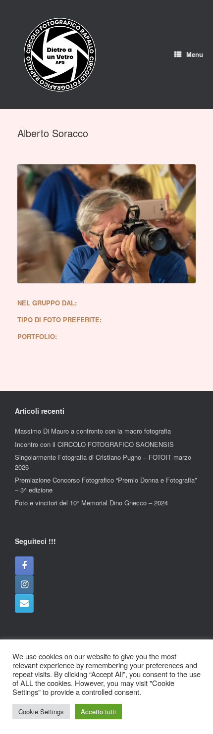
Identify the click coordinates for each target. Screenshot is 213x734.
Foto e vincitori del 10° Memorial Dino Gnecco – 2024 (91, 502)
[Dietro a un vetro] (59, 54)
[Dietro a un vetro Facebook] (24, 565)
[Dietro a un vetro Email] (24, 603)
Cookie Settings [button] (41, 711)
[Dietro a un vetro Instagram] (24, 584)
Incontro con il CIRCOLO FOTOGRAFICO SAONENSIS (94, 444)
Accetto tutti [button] (98, 711)
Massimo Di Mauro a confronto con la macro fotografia (93, 431)
